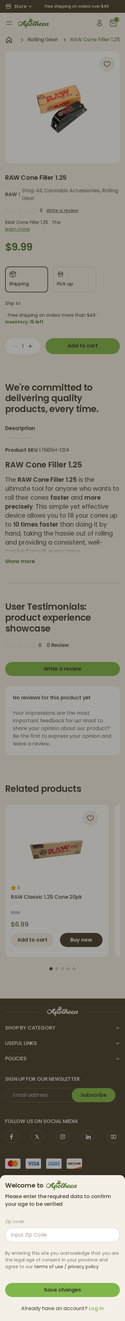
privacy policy (83, 1266)
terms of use (48, 1266)
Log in (96, 1308)
